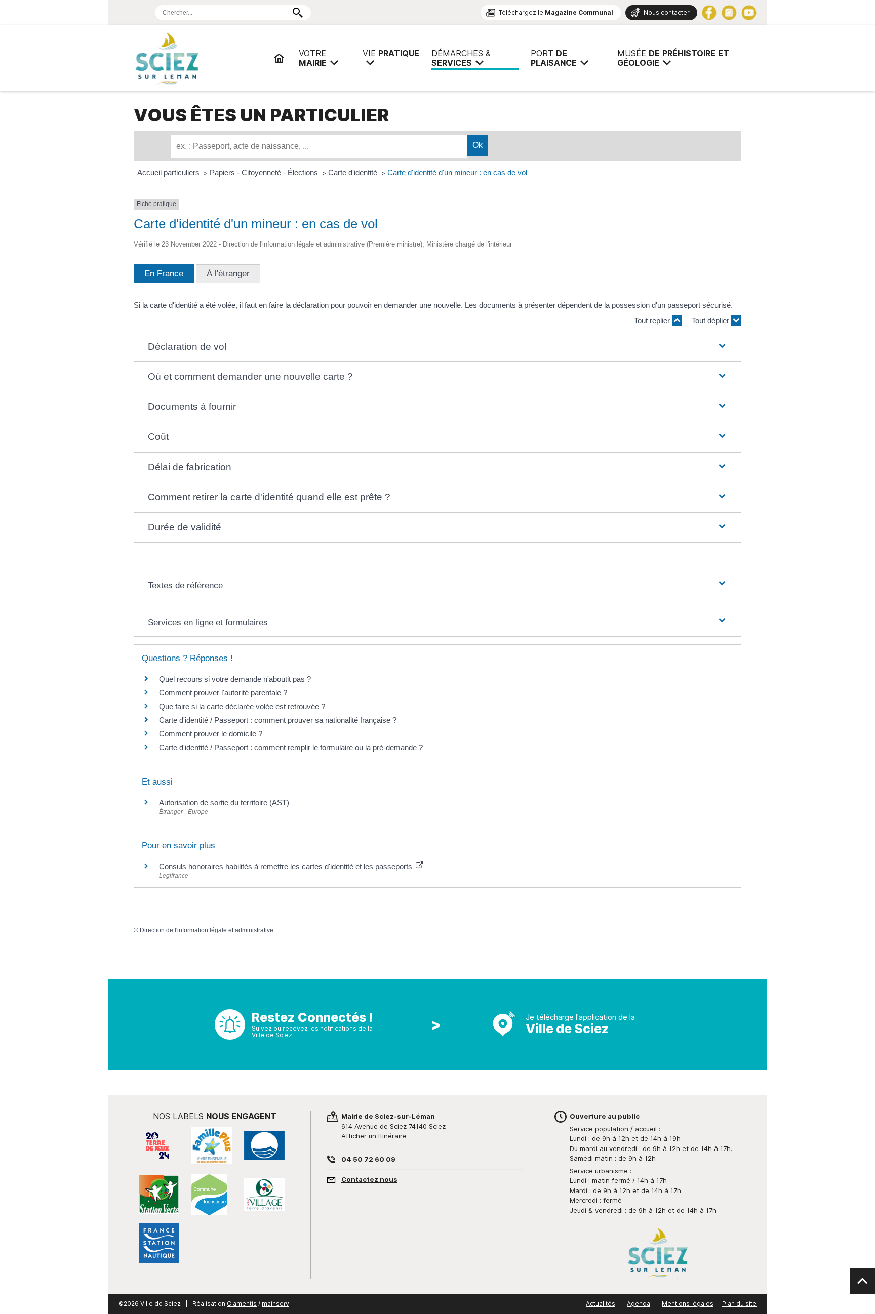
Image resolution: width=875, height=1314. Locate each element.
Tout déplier (711, 320)
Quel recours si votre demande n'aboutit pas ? (235, 679)
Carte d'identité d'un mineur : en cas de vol (457, 172)
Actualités (600, 1303)
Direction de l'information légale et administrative (206, 930)
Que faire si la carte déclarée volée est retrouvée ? (242, 706)
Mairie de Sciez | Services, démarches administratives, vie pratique (199, 58)
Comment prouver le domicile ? (210, 733)
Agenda (638, 1303)
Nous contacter (667, 12)
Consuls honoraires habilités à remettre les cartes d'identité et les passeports (286, 866)
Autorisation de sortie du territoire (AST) (224, 802)
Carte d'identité (353, 172)
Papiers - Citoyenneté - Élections (265, 172)
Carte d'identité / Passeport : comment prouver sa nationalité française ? (277, 720)
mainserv (275, 1303)
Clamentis (242, 1303)
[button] (437, 347)
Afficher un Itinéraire (374, 1136)
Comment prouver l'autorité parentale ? (223, 692)
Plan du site (739, 1303)
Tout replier (653, 320)
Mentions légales (687, 1303)
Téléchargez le (556, 12)
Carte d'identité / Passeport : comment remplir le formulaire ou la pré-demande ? (291, 747)
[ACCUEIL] (279, 58)
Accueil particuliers (169, 172)
